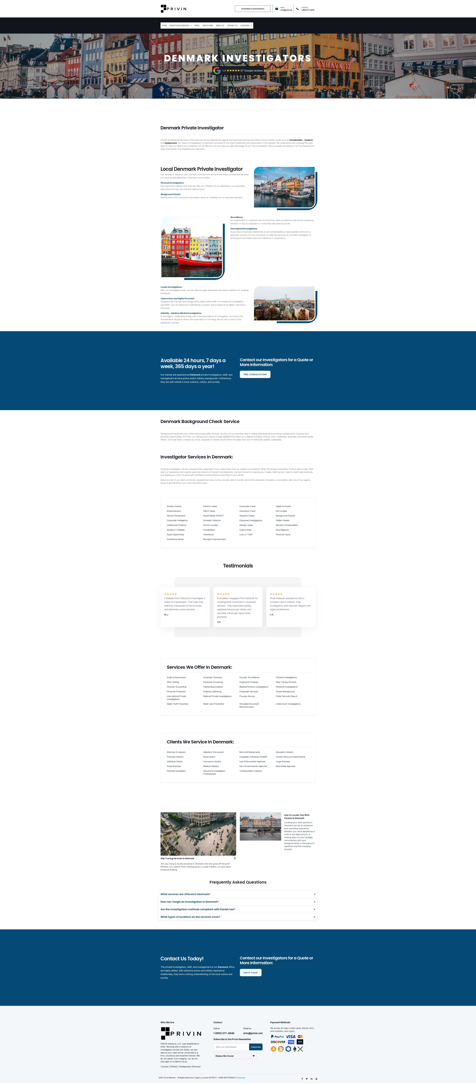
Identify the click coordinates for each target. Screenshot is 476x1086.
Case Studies (207, 25)
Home (164, 25)
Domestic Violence (212, 520)
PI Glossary (240, 1078)
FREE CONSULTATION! (255, 374)
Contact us (232, 25)
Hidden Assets (282, 520)
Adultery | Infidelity (176, 530)
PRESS (196, 25)
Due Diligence (282, 530)
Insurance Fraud (247, 511)
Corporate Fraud (247, 506)
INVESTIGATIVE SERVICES (179, 25)
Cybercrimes (245, 530)
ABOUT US (220, 25)
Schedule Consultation (252, 8)
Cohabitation (209, 530)
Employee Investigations (250, 520)
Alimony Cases (210, 506)
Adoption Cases (246, 515)
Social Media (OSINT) (213, 515)
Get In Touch (251, 972)
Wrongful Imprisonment (214, 539)
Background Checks (285, 515)
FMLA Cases (209, 511)
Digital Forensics (283, 506)
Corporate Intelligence (177, 520)
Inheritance (208, 534)
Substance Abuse (175, 539)
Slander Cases (246, 525)
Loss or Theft (245, 534)
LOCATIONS (244, 25)
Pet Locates (281, 511)
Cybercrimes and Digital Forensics (177, 298)
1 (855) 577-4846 (223, 1033)
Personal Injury (283, 534)
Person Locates (210, 525)
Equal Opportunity (175, 534)
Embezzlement (174, 511)
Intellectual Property (176, 525)
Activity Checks (174, 506)
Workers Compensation (287, 525)
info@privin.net (253, 1033)
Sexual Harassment (176, 515)
